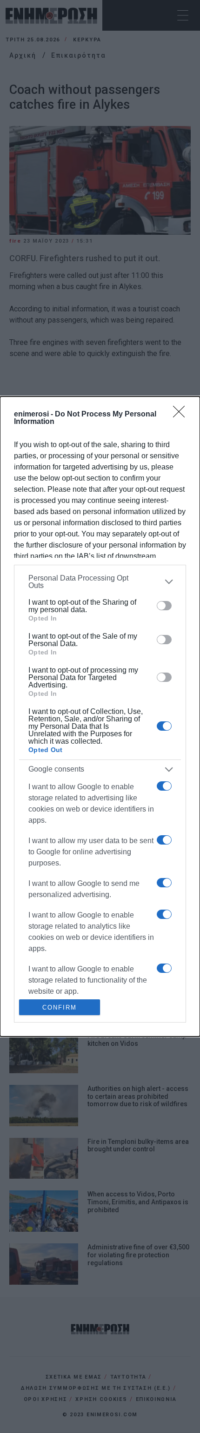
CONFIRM (59, 1007)
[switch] (164, 605)
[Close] (182, 414)
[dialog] (100, 716)
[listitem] (100, 582)
